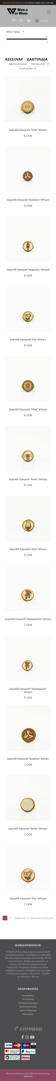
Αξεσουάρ (14, 59)
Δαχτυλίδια (37, 59)
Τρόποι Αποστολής (28, 1007)
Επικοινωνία (27, 1014)
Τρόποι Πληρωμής (28, 1010)
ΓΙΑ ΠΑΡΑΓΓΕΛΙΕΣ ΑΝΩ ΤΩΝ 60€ (28, 2)
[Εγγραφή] (28, 21)
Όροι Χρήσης (28, 995)
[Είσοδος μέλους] (21, 21)
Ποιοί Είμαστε (28, 999)
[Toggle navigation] (49, 12)
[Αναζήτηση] (14, 21)
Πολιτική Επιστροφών (28, 1003)
